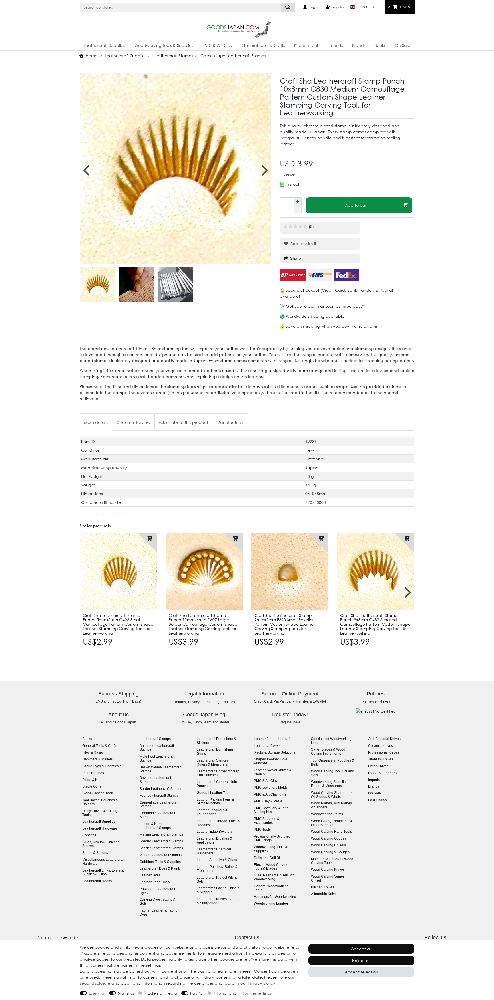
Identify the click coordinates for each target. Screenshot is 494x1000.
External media (162, 993)
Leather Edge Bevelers (214, 832)
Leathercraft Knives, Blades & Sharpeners (218, 901)
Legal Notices (224, 702)
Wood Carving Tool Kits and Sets (332, 773)
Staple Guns (91, 786)
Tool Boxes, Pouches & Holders (100, 802)
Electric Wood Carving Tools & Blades (271, 867)
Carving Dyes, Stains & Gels (157, 902)
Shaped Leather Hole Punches (270, 761)
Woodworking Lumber (271, 904)
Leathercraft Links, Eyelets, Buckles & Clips (103, 872)
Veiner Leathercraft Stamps (161, 855)
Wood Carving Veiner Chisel (327, 878)
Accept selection (361, 972)
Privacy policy (261, 983)
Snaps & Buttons (95, 853)
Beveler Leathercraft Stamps (155, 780)
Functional (227, 993)
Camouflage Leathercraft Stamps (232, 55)
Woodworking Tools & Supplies (163, 45)
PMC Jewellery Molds (271, 788)
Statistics (126, 993)
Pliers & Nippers (94, 780)
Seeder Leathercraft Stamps (161, 848)
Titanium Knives (380, 759)
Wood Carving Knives (328, 870)
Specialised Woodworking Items (331, 741)
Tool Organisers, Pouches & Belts (332, 762)
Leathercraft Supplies (104, 45)
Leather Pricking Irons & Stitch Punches (215, 802)
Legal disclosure (95, 983)
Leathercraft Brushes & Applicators (214, 840)
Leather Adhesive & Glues (217, 860)
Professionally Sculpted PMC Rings (272, 838)
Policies (368, 702)
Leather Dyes (150, 875)
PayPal (197, 993)
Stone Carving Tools (98, 793)
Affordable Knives (324, 894)
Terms (206, 702)
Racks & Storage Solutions (274, 752)
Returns (180, 702)
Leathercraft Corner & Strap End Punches (218, 773)
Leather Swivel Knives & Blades (273, 772)
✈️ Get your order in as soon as (310, 306)
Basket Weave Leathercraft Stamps (160, 769)
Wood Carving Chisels (328, 845)
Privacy (194, 702)
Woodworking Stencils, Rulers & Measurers (328, 784)
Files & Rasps (93, 752)
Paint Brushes (93, 773)
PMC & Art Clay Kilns (270, 794)
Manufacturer (230, 422)
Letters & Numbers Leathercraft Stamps (155, 826)
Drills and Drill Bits (268, 858)
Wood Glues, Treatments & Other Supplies (331, 823)
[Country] (352, 7)
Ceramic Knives (380, 746)
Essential (97, 993)
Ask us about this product (183, 422)
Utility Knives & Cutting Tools (99, 813)
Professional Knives (383, 752)
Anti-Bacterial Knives (384, 739)
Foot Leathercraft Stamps (159, 796)
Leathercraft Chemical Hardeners (214, 851)
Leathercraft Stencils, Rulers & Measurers (213, 762)
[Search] (288, 7)
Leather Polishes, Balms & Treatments (217, 869)
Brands (358, 45)
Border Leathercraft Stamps (161, 789)
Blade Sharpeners (382, 773)
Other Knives (378, 766)
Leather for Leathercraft (272, 739)
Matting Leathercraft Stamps (161, 834)
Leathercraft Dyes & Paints (160, 868)
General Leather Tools (214, 793)
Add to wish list (304, 243)
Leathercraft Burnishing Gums (215, 752)
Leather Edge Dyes (155, 882)
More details (96, 422)
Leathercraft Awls (267, 746)
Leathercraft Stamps (172, 55)
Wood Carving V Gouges (330, 852)
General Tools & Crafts (263, 45)
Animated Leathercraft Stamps (157, 748)
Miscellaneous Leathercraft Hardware (103, 862)
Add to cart (356, 205)
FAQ (386, 702)
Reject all (361, 960)
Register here (289, 722)
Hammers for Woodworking (275, 897)
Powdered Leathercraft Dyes (157, 891)
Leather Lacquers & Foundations (212, 812)
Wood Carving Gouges (328, 838)
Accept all (361, 948)
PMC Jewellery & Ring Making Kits (271, 810)
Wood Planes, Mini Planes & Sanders (331, 805)
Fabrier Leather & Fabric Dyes (158, 912)
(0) (311, 226)
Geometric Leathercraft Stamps (157, 815)
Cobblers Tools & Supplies (160, 862)
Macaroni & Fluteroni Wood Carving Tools (332, 861)
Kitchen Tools (306, 45)
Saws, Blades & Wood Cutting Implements (328, 752)
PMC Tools (262, 830)
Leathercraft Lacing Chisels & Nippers (218, 890)
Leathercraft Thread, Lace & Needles (218, 823)
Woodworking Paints (327, 814)
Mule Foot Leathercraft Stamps (157, 758)
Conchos (89, 835)
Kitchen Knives (322, 887)
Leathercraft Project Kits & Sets (217, 880)
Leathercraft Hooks (97, 881)
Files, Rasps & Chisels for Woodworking (274, 877)
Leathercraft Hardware (99, 828)
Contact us (247, 937)
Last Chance (378, 800)
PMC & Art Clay (217, 45)
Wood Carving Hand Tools (331, 832)
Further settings (257, 993)
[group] (118, 571)
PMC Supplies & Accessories (266, 821)
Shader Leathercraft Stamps (161, 841)
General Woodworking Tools (271, 888)
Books (380, 45)
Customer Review (133, 422)
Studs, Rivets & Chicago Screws (101, 844)
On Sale (402, 45)
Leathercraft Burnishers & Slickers (216, 741)
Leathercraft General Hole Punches (217, 784)
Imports (336, 45)
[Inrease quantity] (298, 201)
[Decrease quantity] (298, 209)
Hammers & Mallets (97, 759)
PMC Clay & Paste (268, 801)
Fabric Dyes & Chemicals (101, 766)
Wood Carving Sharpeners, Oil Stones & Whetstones (332, 795)
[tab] (96, 421)
